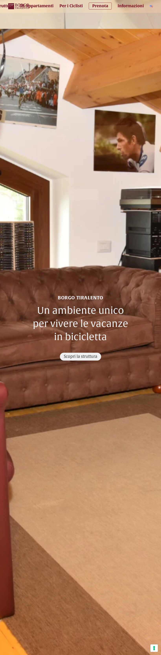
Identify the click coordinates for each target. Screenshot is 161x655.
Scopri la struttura (80, 356)
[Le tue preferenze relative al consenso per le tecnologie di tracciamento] (154, 648)
